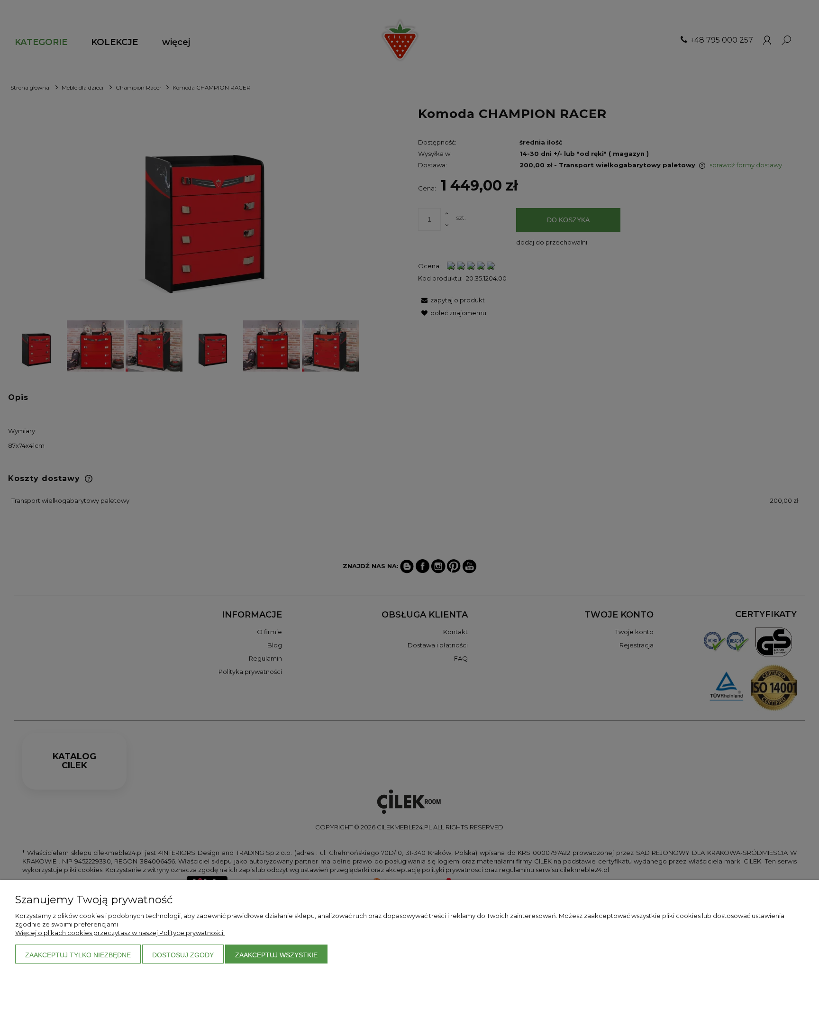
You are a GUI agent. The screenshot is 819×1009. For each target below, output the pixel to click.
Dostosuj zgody (183, 955)
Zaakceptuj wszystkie (276, 955)
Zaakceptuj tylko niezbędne (78, 955)
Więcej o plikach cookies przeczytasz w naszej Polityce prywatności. (120, 932)
